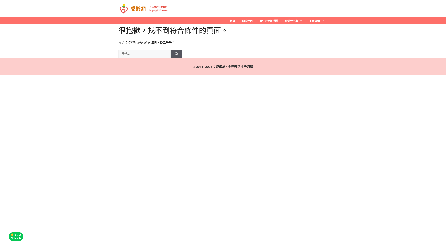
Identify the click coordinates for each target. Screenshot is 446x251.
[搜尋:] (144, 53)
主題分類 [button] (314, 20)
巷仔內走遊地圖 (269, 20)
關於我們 (247, 20)
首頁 (232, 20)
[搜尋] (176, 54)
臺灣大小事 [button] (291, 20)
